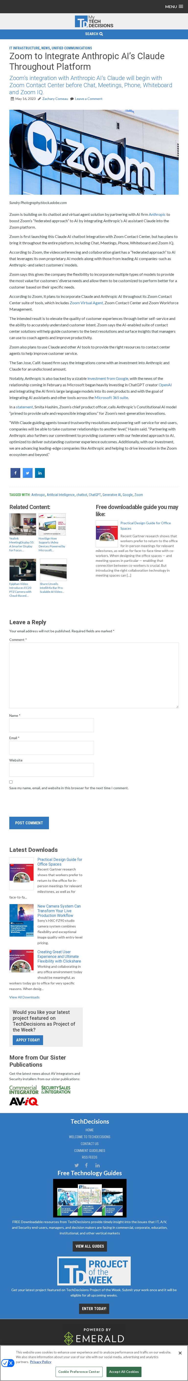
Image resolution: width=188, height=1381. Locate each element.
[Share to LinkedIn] (40, 476)
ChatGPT (95, 495)
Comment (18, 639)
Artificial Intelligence (61, 495)
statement (24, 406)
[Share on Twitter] (28, 476)
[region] (94, 1363)
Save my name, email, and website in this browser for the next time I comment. (69, 788)
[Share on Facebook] (15, 476)
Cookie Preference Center (79, 1372)
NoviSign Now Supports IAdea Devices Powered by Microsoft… (52, 544)
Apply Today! (28, 1040)
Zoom (138, 495)
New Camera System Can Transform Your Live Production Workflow (59, 911)
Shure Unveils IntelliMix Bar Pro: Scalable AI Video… (52, 588)
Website (16, 760)
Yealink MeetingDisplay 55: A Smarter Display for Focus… (21, 544)
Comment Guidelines (89, 1151)
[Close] (180, 1353)
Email (14, 738)
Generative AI (112, 495)
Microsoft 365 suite (111, 397)
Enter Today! (94, 1308)
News (45, 48)
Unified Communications (72, 48)
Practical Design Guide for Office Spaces (145, 525)
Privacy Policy (40, 1362)
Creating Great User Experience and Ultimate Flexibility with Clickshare (59, 957)
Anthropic (157, 214)
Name (15, 715)
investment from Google (107, 378)
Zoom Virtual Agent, (87, 302)
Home (90, 1130)
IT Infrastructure (24, 48)
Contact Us (90, 1144)
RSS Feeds (89, 1157)
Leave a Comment (89, 99)
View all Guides (90, 1246)
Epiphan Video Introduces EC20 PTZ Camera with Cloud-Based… (20, 589)
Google (128, 495)
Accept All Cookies (124, 1372)
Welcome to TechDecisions (89, 1137)
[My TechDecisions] (94, 26)
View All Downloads (24, 997)
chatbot (81, 495)
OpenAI (165, 384)
